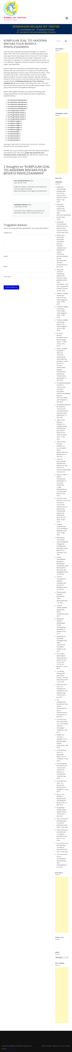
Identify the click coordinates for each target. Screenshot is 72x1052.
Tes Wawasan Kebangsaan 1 (17, 100)
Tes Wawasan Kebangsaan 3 (17, 104)
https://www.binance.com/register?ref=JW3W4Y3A (30, 191)
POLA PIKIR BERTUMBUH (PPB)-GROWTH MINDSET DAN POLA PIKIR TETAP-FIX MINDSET (62, 660)
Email (6, 266)
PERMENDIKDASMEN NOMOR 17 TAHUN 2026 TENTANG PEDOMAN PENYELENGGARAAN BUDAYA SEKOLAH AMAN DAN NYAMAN (64, 391)
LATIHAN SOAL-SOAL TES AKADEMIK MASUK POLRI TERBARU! (62, 754)
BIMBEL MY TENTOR (15, 18)
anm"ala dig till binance (22, 181)
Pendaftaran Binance (21, 204)
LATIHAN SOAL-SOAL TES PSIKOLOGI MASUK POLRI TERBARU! (62, 785)
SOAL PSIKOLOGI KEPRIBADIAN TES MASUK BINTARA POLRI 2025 (62, 823)
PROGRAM (49, 1046)
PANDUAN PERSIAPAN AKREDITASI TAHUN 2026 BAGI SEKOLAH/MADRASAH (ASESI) (64, 211)
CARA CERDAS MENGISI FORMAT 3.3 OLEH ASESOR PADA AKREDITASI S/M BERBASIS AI (62, 448)
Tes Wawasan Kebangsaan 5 (17, 108)
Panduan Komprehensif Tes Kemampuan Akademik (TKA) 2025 (62, 528)
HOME (43, 1046)
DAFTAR (68, 1046)
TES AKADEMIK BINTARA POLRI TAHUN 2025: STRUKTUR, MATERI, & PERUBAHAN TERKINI (62, 770)
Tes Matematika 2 (13, 134)
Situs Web (7, 277)
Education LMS (27, 1046)
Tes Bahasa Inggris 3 (14, 125)
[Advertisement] (61, 81)
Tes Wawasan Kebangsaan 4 (17, 106)
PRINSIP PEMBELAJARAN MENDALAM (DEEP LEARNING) (62, 610)
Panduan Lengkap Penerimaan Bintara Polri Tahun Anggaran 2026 (62, 324)
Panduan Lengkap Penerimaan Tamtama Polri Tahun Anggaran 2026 (62, 297)
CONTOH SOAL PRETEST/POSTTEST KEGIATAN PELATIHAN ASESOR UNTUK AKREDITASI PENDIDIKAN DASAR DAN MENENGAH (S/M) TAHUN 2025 (64, 508)
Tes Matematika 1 (13, 132)
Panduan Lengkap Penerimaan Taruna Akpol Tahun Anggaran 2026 (62, 311)
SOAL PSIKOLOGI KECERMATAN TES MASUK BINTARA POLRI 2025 (62, 834)
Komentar (8, 233)
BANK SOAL (56, 1046)
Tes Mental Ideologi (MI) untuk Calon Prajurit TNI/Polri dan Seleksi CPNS (62, 675)
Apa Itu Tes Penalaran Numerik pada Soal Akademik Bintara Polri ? (61, 798)
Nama (6, 256)
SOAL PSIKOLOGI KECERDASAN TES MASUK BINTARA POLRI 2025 (62, 847)
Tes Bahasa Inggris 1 (14, 121)
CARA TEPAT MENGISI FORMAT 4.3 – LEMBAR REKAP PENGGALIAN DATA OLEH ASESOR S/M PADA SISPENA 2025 (62, 428)
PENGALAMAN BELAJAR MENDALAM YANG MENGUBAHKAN (62, 596)
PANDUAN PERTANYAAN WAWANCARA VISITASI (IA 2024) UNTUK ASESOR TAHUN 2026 (62, 193)
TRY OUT (62, 1046)
